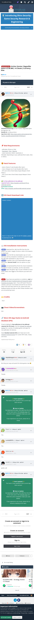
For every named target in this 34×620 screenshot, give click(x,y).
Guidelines (30, 613)
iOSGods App (23, 412)
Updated (10, 95)
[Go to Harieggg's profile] (3, 380)
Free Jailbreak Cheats (16, 76)
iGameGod (5, 151)
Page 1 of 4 (17, 87)
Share (8, 556)
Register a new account (17, 536)
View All (17, 590)
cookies (13, 608)
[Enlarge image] (15, 113)
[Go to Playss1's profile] (3, 430)
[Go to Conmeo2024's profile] (3, 369)
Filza (10, 151)
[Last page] (32, 87)
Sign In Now (17, 546)
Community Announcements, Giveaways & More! (17, 27)
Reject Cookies (17, 617)
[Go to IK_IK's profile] (3, 94)
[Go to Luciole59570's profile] (3, 441)
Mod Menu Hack (6, 66)
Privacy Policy (20, 603)
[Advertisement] (17, 47)
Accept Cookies (6, 617)
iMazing (14, 151)
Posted (12, 359)
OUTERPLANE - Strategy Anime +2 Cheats (14, 580)
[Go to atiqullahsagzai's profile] (3, 358)
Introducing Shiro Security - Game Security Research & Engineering (17, 18)
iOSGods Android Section (8, 334)
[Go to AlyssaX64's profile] (4, 585)
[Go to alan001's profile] (3, 463)
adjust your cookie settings (13, 613)
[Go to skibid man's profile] (3, 452)
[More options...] (31, 94)
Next (28, 87)
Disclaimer (28, 603)
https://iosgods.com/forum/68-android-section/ (18, 188)
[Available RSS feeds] (31, 595)
